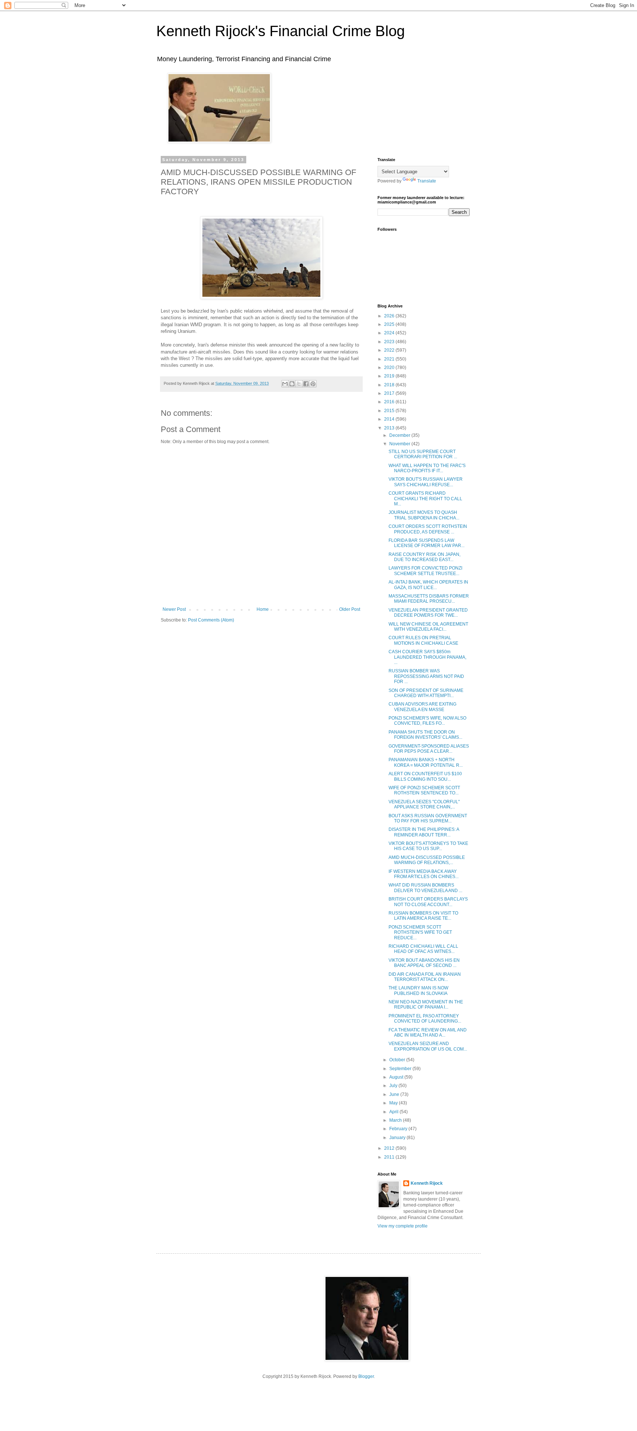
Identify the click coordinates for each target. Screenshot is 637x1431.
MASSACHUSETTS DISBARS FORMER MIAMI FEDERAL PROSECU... (429, 598)
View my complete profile (402, 1226)
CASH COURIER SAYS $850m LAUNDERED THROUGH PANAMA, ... (427, 657)
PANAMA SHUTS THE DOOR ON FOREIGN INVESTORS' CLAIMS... (425, 735)
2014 (390, 419)
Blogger (366, 1376)
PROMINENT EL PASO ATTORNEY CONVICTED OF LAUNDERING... (425, 1018)
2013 (390, 428)
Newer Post (174, 609)
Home (263, 609)
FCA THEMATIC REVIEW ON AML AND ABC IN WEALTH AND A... (428, 1032)
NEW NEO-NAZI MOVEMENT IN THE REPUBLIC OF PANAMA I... (426, 1004)
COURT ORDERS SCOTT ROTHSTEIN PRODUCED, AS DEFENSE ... (428, 529)
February (398, 1128)
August (396, 1077)
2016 (390, 401)
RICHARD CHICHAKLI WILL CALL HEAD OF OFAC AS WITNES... (423, 949)
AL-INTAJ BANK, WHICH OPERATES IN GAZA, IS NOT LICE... (428, 584)
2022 (390, 350)
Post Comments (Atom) (211, 620)
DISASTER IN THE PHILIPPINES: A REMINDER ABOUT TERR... (424, 832)
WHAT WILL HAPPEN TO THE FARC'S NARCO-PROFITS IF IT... (427, 468)
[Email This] (285, 383)
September (401, 1068)
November (400, 443)
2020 (390, 367)
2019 (390, 376)
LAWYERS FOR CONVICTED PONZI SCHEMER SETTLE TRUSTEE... (425, 570)
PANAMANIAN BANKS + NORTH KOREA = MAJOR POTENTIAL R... (426, 762)
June (394, 1094)
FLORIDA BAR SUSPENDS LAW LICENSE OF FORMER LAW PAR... (426, 543)
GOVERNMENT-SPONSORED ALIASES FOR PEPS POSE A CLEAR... (429, 749)
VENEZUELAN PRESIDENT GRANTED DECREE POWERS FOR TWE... (428, 612)
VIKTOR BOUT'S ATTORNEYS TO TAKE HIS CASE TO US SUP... (428, 846)
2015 (390, 410)
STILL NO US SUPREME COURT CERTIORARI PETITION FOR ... (423, 454)
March (396, 1120)
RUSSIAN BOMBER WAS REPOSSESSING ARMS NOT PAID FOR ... (426, 676)
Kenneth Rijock (427, 1183)
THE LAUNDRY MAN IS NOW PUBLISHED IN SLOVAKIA (418, 990)
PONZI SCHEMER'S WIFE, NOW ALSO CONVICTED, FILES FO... (427, 721)
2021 (390, 359)
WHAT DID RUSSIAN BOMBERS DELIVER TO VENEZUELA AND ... (425, 887)
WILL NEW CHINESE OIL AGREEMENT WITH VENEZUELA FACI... (428, 627)
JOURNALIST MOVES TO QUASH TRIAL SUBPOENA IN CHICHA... (424, 515)
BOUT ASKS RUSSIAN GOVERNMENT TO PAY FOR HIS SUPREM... (428, 818)
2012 (390, 1148)
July (393, 1085)
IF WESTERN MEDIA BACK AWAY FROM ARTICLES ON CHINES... (424, 874)
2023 (390, 341)
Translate (426, 181)
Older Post (349, 609)
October (397, 1059)
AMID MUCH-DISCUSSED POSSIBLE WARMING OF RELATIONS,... (427, 860)
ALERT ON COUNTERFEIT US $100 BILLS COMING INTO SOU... (425, 776)
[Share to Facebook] (306, 383)
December (400, 435)
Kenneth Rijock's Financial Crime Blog (280, 31)
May (394, 1103)
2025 (390, 324)
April (394, 1111)
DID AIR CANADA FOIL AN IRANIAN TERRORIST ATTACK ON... (425, 977)
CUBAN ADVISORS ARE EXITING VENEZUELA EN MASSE (422, 706)
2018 (390, 384)
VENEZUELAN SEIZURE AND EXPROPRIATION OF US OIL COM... (428, 1046)
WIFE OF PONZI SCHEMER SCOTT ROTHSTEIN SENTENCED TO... (424, 790)
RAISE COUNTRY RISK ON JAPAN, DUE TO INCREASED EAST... (424, 557)
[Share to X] (299, 383)
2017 (390, 393)
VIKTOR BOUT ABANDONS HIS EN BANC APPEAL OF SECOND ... (424, 963)
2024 (390, 332)
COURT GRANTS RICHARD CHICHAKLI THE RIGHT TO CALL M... (425, 498)
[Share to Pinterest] (313, 383)
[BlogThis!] (292, 383)
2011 (390, 1157)
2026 (390, 315)
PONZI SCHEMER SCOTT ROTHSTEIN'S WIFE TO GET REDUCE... (420, 932)
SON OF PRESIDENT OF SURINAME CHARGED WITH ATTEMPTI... (426, 693)
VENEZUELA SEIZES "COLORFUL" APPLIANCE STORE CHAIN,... (424, 804)
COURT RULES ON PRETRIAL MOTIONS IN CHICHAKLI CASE (423, 640)
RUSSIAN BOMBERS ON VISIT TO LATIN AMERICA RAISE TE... (423, 916)
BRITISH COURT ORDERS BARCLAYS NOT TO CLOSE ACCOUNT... (428, 901)
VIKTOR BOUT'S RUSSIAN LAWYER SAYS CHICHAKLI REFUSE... (426, 482)
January (398, 1137)
